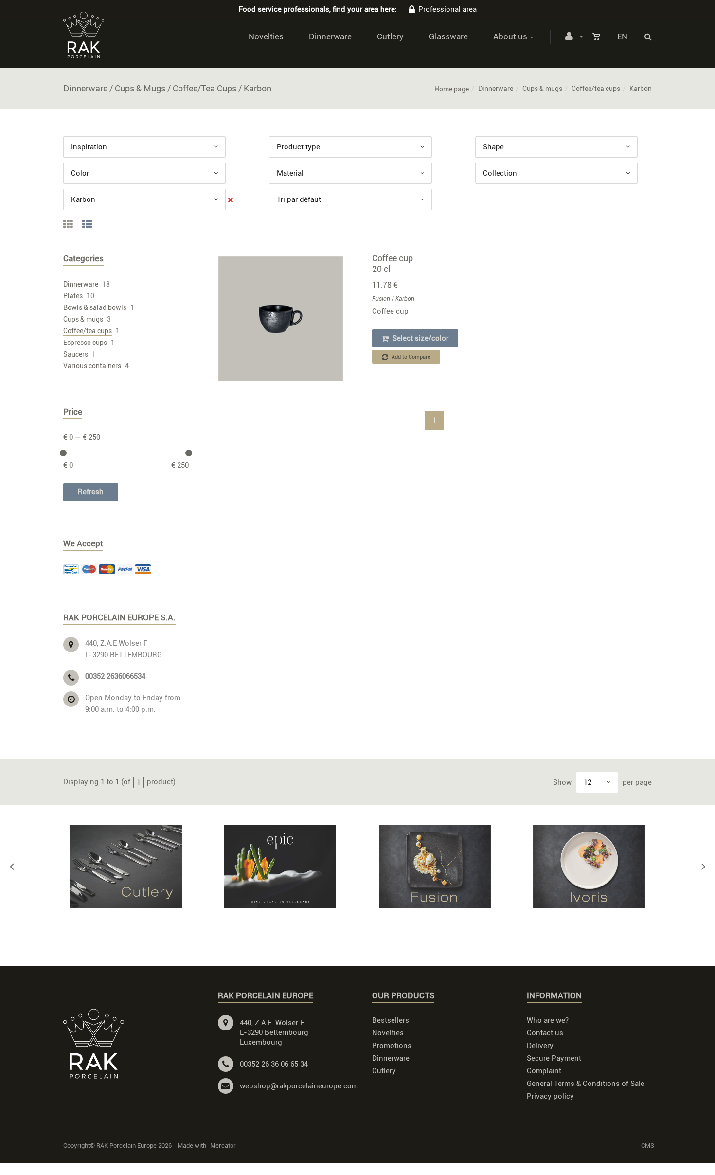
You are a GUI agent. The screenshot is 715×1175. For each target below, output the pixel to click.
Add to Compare (410, 357)
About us (510, 36)
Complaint (544, 1071)
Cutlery (390, 36)
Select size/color (419, 338)
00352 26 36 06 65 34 (274, 1064)
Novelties (266, 36)
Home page (451, 89)
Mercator (223, 1145)
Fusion (381, 298)
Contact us (545, 1033)
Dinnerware (330, 36)
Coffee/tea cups (596, 88)
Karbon (404, 298)
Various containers (92, 366)
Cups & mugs (542, 88)
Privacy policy (550, 1096)
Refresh (91, 492)
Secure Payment (554, 1058)
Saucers (75, 354)
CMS (647, 1145)
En (622, 36)
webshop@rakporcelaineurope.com (299, 1086)
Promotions (391, 1045)
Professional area (447, 9)
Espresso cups (85, 342)
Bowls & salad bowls (94, 307)
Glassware (448, 36)
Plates (73, 296)
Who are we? (548, 1020)
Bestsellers (390, 1020)
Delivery (540, 1045)
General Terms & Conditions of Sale (585, 1083)
